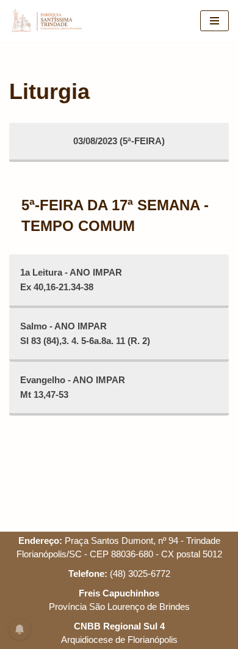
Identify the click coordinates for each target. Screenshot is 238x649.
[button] (26, 39)
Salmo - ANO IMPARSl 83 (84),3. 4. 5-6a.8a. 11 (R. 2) (85, 333)
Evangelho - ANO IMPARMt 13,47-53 (72, 387)
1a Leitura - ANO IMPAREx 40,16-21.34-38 (71, 279)
